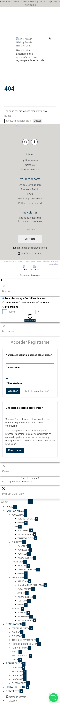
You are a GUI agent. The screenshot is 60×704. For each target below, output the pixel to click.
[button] (53, 697)
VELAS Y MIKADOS (20, 655)
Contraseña (13, 367)
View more (30, 320)
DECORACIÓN (14, 624)
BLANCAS (22, 612)
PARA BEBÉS (17, 562)
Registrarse (15, 450)
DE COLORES (23, 530)
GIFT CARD (17, 667)
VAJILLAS (22, 565)
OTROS (20, 522)
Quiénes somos (30, 160)
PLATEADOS (23, 550)
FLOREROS (17, 636)
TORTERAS (22, 601)
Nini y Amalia (23, 45)
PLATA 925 (22, 554)
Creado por (30, 275)
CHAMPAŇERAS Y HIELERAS (30, 585)
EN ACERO (22, 546)
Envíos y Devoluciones (30, 185)
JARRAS (21, 593)
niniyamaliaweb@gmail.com (32, 247)
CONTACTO (13, 691)
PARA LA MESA (15, 510)
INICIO (9, 506)
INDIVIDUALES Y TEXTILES (24, 640)
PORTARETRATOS (20, 648)
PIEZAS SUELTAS (25, 534)
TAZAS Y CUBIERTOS (26, 569)
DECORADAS (23, 616)
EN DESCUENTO (19, 683)
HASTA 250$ (17, 675)
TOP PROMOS (14, 663)
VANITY (15, 652)
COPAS (15, 526)
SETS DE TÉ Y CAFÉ (26, 519)
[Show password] (7, 378)
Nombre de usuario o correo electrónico (29, 354)
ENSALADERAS (24, 589)
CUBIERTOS (17, 542)
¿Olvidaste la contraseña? (36, 391)
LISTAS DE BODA (16, 687)
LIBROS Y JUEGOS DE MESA (24, 644)
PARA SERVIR (18, 577)
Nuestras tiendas (30, 169)
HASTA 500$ (17, 679)
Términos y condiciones (30, 198)
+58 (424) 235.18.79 (31, 253)
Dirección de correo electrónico (24, 407)
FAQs (30, 194)
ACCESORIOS (18, 515)
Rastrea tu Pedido (30, 189)
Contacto (30, 165)
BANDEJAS (22, 581)
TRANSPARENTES (25, 538)
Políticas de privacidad (30, 203)
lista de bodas (15, 1)
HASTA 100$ (17, 671)
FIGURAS (16, 632)
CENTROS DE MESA (20, 628)
